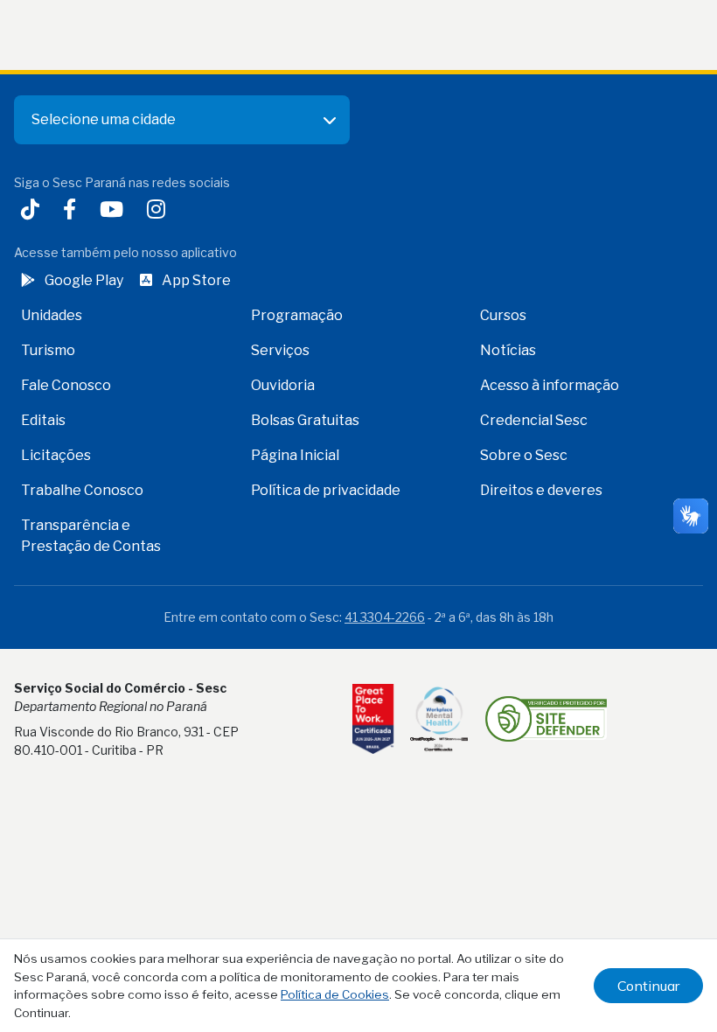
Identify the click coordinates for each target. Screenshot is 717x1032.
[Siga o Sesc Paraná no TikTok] (33, 211)
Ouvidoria (283, 385)
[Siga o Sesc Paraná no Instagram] (159, 211)
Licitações (56, 455)
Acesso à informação (549, 385)
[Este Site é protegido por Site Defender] (546, 719)
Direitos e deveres (541, 490)
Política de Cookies (335, 994)
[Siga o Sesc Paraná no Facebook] (73, 211)
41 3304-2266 (385, 617)
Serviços (280, 350)
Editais (43, 420)
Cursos (503, 315)
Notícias (508, 350)
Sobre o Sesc (523, 455)
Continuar (648, 985)
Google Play (84, 280)
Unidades (51, 315)
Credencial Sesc (534, 420)
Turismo (48, 350)
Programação (297, 315)
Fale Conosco (66, 385)
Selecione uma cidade (103, 119)
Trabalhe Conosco (82, 490)
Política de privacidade (325, 490)
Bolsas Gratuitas (305, 420)
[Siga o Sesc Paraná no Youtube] (115, 211)
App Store (196, 280)
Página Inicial (295, 455)
